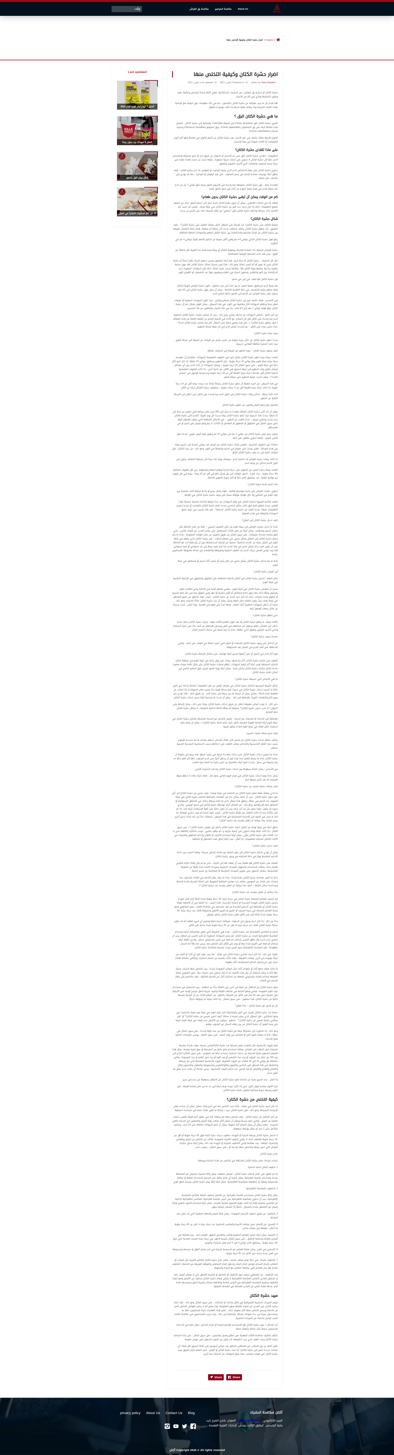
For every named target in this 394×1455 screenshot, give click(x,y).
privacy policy (130, 1413)
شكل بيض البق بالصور (137, 177)
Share (236, 1377)
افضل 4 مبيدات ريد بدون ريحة (137, 142)
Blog (191, 1413)
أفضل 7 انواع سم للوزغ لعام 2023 (137, 106)
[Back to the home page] (278, 40)
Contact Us (174, 1413)
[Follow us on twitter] (184, 1426)
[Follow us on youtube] (175, 1426)
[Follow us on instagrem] (167, 1426)
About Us (243, 9)
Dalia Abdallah (268, 82)
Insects (269, 40)
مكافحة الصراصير (223, 9)
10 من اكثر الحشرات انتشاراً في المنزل (137, 213)
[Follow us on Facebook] (192, 1426)
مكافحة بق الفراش (199, 9)
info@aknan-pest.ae (249, 1420)
